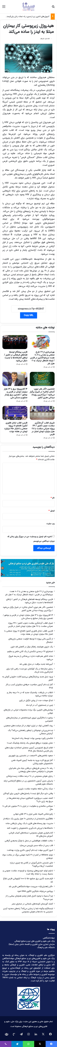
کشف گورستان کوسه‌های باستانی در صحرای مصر (32, 903)
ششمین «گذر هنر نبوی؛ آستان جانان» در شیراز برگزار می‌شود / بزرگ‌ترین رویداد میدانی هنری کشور (42, 393)
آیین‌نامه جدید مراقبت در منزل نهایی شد (36, 664)
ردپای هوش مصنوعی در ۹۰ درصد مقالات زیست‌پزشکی (29, 776)
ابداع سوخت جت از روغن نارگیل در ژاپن (36, 700)
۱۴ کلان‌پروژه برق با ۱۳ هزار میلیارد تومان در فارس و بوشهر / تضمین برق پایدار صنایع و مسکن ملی (15, 393)
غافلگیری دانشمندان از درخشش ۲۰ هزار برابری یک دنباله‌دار (28, 818)
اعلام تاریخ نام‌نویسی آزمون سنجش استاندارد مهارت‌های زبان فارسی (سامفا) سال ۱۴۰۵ (29, 749)
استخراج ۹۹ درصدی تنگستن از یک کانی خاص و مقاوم (30, 651)
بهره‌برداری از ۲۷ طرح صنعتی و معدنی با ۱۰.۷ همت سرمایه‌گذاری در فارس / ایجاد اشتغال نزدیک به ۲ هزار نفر (42, 357)
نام (53, 497)
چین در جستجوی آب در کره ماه (39, 705)
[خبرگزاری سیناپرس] (28, 6)
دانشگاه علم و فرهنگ (46, 947)
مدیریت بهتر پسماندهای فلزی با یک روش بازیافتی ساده (29, 823)
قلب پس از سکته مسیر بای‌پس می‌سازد (36, 845)
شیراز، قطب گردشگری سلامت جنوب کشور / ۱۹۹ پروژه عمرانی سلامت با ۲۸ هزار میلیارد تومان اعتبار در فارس (43, 428)
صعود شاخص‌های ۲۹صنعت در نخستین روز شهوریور (31, 755)
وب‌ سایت (50, 523)
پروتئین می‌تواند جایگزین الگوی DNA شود (35, 891)
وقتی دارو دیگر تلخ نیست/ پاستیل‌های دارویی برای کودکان (28, 793)
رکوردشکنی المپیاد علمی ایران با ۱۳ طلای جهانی (33, 814)
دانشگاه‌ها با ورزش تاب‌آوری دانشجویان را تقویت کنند (30, 828)
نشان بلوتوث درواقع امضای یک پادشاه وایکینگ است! (30, 743)
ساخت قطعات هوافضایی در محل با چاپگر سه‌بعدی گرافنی (29, 840)
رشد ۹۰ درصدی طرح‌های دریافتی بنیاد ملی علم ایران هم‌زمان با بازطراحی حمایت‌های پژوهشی (31, 770)
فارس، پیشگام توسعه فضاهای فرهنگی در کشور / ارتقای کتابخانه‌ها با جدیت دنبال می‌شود (15, 356)
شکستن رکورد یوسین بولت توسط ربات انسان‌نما (32, 738)
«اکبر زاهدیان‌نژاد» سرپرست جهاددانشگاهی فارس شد (31, 886)
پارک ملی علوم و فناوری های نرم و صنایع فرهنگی (34, 941)
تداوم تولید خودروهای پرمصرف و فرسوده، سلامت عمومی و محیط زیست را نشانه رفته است (28, 872)
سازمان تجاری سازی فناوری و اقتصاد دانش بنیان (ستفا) (32, 944)
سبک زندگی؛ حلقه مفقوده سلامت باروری (35, 788)
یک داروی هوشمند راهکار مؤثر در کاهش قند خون (32, 646)
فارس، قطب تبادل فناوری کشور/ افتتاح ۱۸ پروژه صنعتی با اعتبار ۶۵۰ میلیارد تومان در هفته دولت (15, 427)
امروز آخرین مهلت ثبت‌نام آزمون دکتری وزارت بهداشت (30, 850)
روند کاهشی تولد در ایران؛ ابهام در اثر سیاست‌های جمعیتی (28, 725)
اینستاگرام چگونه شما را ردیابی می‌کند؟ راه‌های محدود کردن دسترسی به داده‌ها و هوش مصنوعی (28, 910)
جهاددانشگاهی (49, 938)
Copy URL (28, 315)
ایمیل (52, 510)
